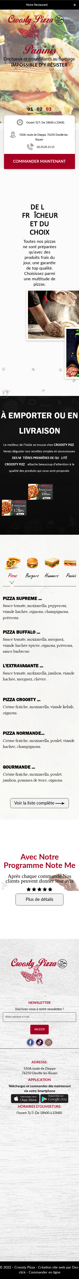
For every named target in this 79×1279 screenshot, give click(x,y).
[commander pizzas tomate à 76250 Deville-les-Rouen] (40, 492)
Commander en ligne (44, 1272)
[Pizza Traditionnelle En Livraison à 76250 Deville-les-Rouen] (39, 975)
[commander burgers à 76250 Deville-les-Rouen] (32, 562)
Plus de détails (39, 899)
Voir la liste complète (34, 803)
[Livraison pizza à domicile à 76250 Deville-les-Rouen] (14, 135)
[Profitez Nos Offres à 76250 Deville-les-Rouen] (20, 122)
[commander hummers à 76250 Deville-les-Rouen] (51, 562)
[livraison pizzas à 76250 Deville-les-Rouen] (36, 18)
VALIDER (39, 1029)
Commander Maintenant (39, 161)
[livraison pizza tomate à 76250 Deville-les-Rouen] (14, 508)
